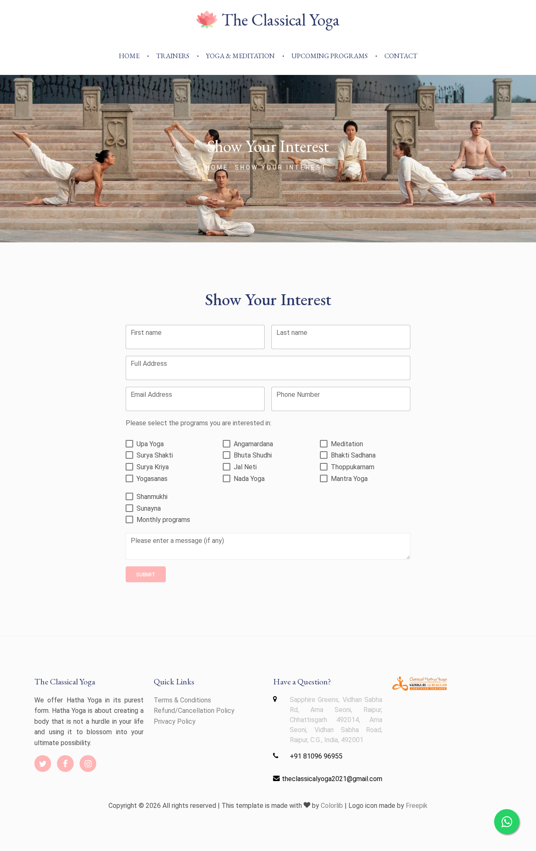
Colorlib (332, 806)
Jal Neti (245, 467)
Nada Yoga (249, 479)
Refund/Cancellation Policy (194, 711)
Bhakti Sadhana (353, 455)
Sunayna (149, 508)
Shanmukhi (152, 497)
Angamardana (253, 444)
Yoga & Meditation (240, 55)
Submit (145, 575)
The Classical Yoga (281, 20)
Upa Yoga (150, 444)
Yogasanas (152, 479)
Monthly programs (163, 520)
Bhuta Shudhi (253, 455)
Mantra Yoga (349, 479)
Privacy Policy (175, 721)
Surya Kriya (153, 467)
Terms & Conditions (182, 700)
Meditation (347, 444)
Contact (400, 55)
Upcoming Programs (329, 55)
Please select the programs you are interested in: (198, 423)
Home (129, 55)
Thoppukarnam (352, 467)
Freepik (417, 806)
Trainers (172, 55)
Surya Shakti (155, 455)
